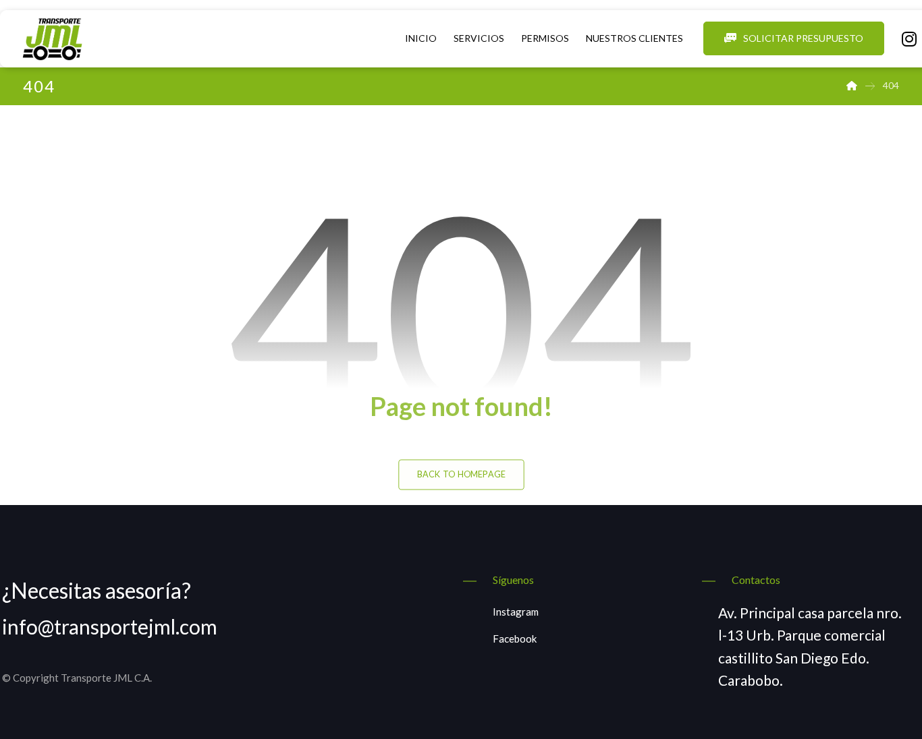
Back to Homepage (461, 474)
